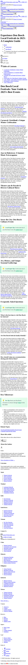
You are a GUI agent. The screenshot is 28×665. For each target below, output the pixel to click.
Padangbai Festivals (8, 585)
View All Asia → (5, 600)
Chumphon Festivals (9, 492)
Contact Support (8, 630)
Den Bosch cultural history (14, 206)
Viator (19, 402)
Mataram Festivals (8, 586)
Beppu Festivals (8, 481)
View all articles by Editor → (8, 460)
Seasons (7, 9)
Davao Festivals (8, 574)
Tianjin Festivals (8, 549)
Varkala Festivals (8, 504)
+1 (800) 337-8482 (7, 537)
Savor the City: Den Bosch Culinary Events (15, 78)
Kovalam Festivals (8, 501)
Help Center (7, 627)
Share (4, 441)
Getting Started (7, 609)
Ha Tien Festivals (8, 522)
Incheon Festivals (8, 510)
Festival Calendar (8, 611)
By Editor (4, 58)
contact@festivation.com (8, 535)
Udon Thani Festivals (9, 490)
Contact (20, 5)
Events (6, 431)
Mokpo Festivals (8, 512)
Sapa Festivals (7, 526)
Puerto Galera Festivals (9, 571)
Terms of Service (8, 639)
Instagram (8, 653)
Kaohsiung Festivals (9, 595)
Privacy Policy (7, 638)
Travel (2, 430)
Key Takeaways (8, 82)
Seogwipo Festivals (8, 514)
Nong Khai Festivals (9, 488)
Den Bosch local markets (16, 249)
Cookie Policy (7, 640)
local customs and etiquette (16, 146)
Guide (5, 430)
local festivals (13, 378)
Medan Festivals (8, 580)
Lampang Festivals (8, 487)
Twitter (7, 651)
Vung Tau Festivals (8, 525)
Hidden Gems (7, 621)
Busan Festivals (7, 516)
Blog (23, 9)
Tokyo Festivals (8, 476)
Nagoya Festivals (8, 479)
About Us (15, 5)
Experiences (12, 9)
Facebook (8, 649)
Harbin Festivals (8, 545)
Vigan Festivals (7, 569)
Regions (3, 9)
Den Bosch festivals (19, 125)
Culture (14, 431)
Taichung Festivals (8, 596)
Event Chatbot (18, 9)
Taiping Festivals (8, 558)
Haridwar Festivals (8, 500)
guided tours (19, 229)
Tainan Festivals (8, 598)
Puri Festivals (7, 498)
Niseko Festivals (8, 475)
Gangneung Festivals (9, 513)
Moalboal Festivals (8, 570)
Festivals (10, 431)
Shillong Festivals (8, 503)
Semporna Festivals (8, 557)
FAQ (5, 629)
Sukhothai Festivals (8, 491)
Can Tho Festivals (8, 528)
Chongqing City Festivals (10, 546)
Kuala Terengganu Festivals (10, 561)
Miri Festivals (7, 560)
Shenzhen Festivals (8, 548)
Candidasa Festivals (8, 583)
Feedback (6, 631)
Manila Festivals (8, 573)
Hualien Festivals (8, 594)
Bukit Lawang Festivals (9, 582)
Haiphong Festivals (8, 523)
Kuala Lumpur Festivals (10, 562)
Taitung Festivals (8, 592)
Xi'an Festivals (7, 551)
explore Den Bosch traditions (14, 352)
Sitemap (6, 642)
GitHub (7, 655)
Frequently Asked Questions (11, 81)
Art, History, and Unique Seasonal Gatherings (15, 79)
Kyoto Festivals (7, 478)
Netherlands (10, 430)
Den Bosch (15, 430)
